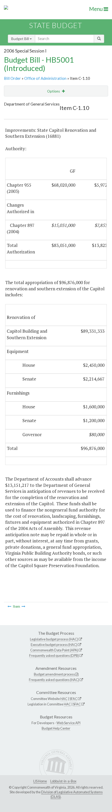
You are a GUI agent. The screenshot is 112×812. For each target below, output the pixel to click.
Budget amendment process (54, 674)
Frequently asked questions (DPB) (54, 655)
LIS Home (40, 781)
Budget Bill (20, 38)
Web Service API (68, 723)
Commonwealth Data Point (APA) (54, 650)
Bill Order (12, 78)
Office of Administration (45, 78)
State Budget (55, 25)
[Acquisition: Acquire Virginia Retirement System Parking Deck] (23, 606)
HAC (63, 699)
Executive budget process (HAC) (54, 645)
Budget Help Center (56, 728)
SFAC (73, 699)
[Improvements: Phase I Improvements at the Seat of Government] (9, 606)
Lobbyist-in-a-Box (63, 781)
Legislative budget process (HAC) (54, 639)
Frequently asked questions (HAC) (54, 680)
